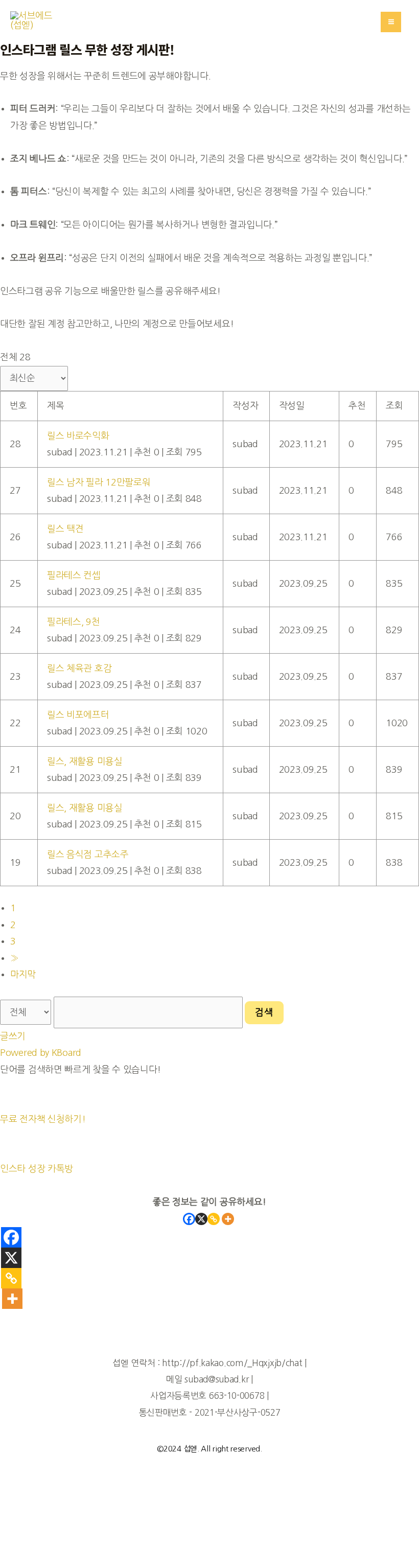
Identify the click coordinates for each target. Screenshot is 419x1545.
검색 (264, 1012)
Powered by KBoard (40, 1052)
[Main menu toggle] (391, 22)
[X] (201, 1219)
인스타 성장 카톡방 (36, 1168)
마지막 (23, 974)
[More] (228, 1219)
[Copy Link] (213, 1219)
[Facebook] (189, 1219)
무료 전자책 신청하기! (42, 1119)
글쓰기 (13, 1036)
